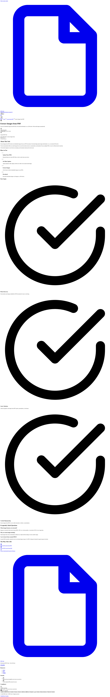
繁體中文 (27, 691)
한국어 (9, 691)
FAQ (12, 112)
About (9, 112)
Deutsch (19, 691)
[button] (55, 134)
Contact (4, 673)
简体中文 (23, 691)
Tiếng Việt (49, 691)
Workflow (6, 112)
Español (12, 691)
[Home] (1, 119)
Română (53, 691)
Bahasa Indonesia (43, 691)
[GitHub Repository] (1, 115)
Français (15, 691)
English (2, 691)
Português (31, 691)
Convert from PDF (10, 119)
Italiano (38, 691)
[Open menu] (1, 117)
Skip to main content (4, 0)
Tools (4, 112)
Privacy (4, 672)
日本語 (5, 691)
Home (1, 112)
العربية (35, 691)
